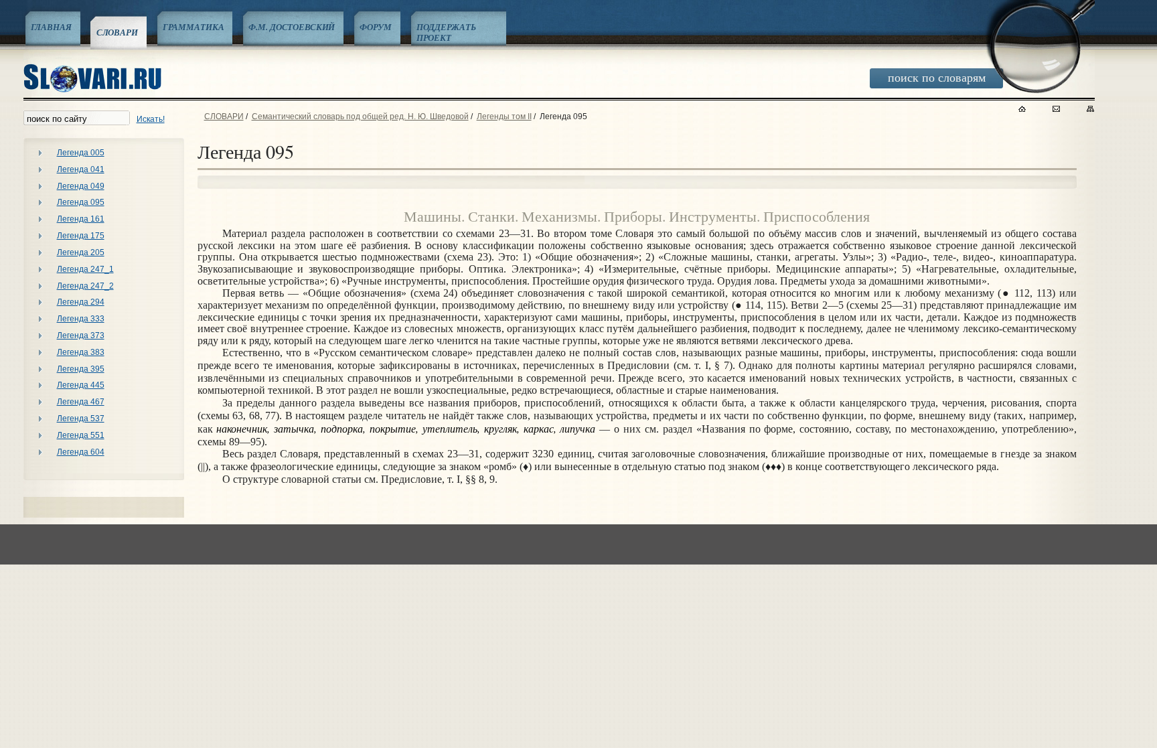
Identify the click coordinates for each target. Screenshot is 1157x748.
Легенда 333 (80, 318)
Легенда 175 (80, 235)
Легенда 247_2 (85, 286)
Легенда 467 (80, 401)
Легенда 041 (80, 169)
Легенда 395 (80, 369)
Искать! (151, 119)
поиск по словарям (937, 77)
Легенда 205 (80, 252)
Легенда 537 (80, 418)
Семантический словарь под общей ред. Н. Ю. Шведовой (360, 116)
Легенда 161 (80, 219)
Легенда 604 (80, 452)
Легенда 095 (80, 202)
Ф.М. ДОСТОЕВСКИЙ (291, 27)
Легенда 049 (80, 186)
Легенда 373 (80, 335)
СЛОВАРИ (117, 32)
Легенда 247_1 (85, 269)
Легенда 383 (80, 352)
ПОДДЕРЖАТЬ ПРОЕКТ (446, 32)
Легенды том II (504, 116)
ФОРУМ (375, 27)
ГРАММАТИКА (193, 27)
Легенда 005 (80, 152)
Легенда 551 (80, 435)
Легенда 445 (80, 385)
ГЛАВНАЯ (51, 27)
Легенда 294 (80, 302)
